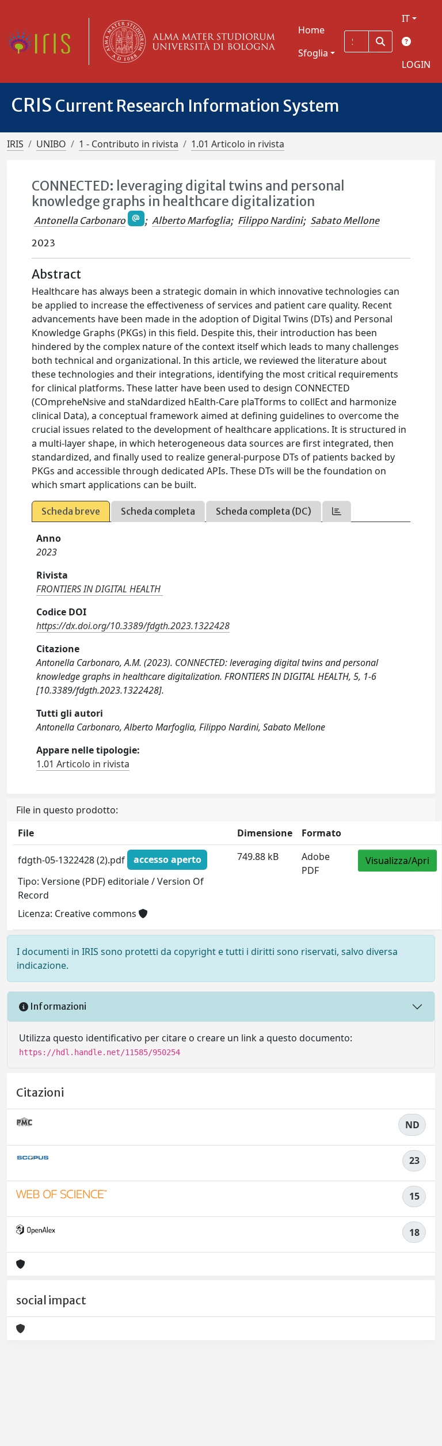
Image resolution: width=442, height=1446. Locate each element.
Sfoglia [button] (313, 53)
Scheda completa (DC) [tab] (263, 511)
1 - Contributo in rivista (128, 144)
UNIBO (51, 144)
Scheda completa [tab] (158, 511)
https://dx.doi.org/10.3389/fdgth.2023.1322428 (133, 625)
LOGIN (416, 64)
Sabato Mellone (344, 220)
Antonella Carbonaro (79, 220)
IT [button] (406, 18)
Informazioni (57, 1006)
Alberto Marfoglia (191, 220)
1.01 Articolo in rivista (237, 144)
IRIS (15, 144)
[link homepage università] (186, 41)
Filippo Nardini (270, 220)
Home (311, 30)
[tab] (336, 511)
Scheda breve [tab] (70, 511)
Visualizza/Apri (397, 860)
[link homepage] (43, 41)
